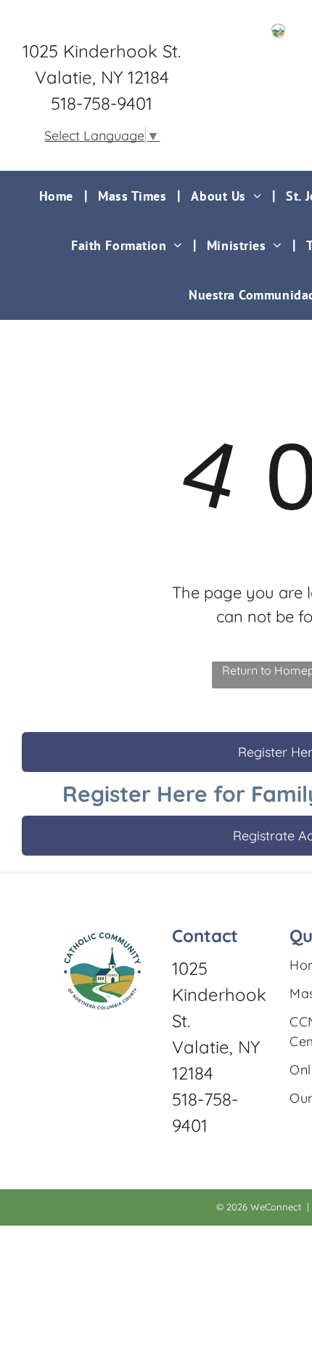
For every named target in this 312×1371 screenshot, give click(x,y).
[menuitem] (57, 195)
